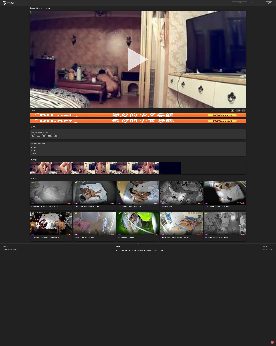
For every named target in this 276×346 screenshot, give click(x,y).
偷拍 (33, 135)
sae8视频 (10, 3)
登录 (270, 2)
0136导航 (133, 250)
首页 (251, 3)
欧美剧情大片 (147, 250)
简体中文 (261, 3)
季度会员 (33, 150)
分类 (256, 3)
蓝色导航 (127, 250)
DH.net (118, 250)
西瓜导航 (160, 250)
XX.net (122, 250)
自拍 (56, 135)
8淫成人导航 (140, 250)
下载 (232, 110)
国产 (39, 135)
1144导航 (154, 250)
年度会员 (33, 147)
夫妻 (44, 135)
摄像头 (49, 135)
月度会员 (33, 153)
